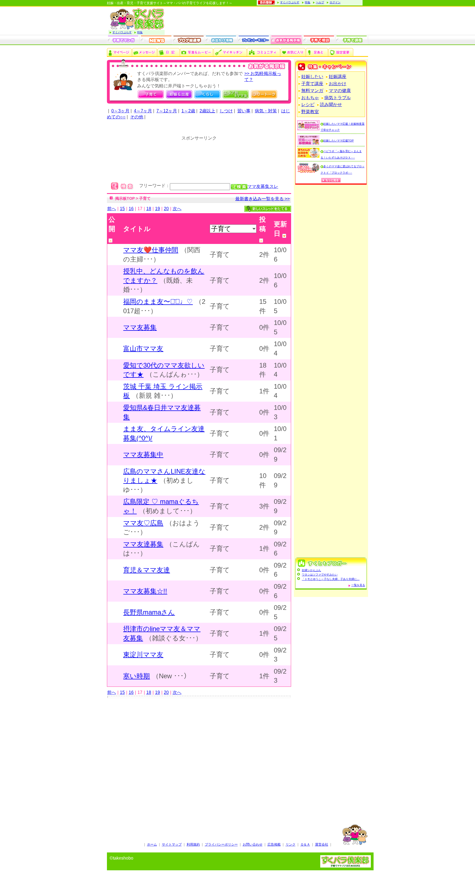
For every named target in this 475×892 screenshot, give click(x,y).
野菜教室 (310, 111)
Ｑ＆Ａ (305, 844)
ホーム (152, 844)
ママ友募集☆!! (145, 591)
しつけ (226, 111)
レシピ (307, 104)
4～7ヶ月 (143, 111)
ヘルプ (320, 2)
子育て (145, 198)
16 (131, 208)
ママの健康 (340, 90)
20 (166, 208)
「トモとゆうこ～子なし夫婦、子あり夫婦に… (331, 578)
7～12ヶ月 (166, 111)
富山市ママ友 (143, 348)
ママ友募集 (140, 327)
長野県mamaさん (149, 612)
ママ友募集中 (143, 454)
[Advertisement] (199, 761)
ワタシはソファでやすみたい (320, 574)
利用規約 (193, 844)
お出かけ (337, 83)
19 (157, 208)
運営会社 (321, 844)
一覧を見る (358, 585)
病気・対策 (266, 111)
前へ (111, 208)
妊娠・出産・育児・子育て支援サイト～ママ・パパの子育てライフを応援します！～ (169, 3)
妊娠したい (312, 76)
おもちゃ (310, 97)
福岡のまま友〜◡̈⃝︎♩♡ (158, 301)
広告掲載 (274, 844)
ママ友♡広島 (143, 523)
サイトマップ (172, 844)
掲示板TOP (125, 198)
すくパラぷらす (289, 2)
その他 (136, 117)
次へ (177, 208)
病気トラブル (337, 97)
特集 (307, 2)
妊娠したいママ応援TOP (338, 140)
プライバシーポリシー (221, 844)
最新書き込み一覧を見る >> (262, 198)
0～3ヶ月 (120, 111)
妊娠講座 (337, 76)
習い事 (243, 111)
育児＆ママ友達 (146, 570)
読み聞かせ (331, 104)
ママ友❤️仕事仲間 (150, 250)
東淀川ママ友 (143, 654)
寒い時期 (136, 676)
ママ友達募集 (143, 544)
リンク (291, 844)
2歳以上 (207, 111)
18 (148, 208)
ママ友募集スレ (262, 186)
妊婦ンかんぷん (311, 570)
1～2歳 (188, 111)
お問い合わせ (253, 844)
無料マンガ (312, 90)
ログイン (335, 2)
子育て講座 (312, 83)
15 (122, 208)
